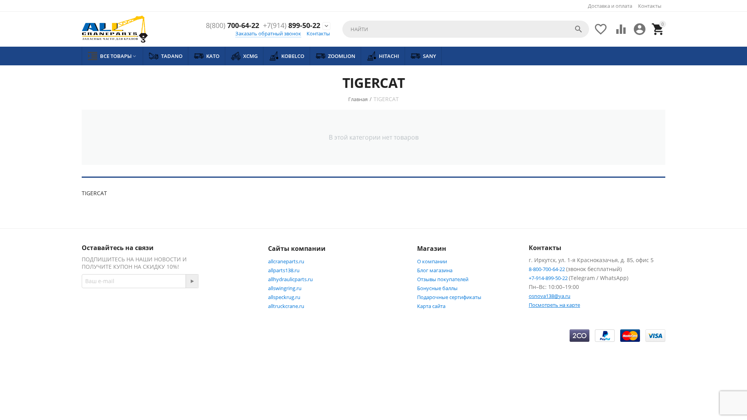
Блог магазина (434, 270)
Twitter (231, 308)
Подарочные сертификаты (449, 297)
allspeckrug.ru (284, 297)
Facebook (193, 308)
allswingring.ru (285, 288)
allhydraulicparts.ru (290, 279)
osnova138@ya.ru (549, 295)
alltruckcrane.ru (286, 306)
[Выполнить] (192, 281)
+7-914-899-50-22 (549, 278)
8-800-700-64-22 (547, 269)
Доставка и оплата (610, 5)
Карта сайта (431, 306)
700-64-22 (232, 25)
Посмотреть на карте (554, 304)
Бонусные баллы (437, 288)
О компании (432, 261)
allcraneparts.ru (286, 261)
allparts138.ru (284, 270)
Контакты (649, 5)
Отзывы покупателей (442, 279)
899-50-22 (291, 25)
